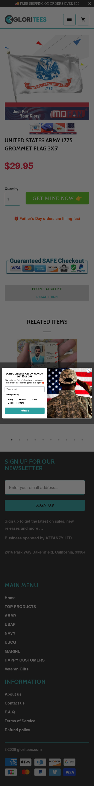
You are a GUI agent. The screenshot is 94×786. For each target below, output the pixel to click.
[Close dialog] (89, 370)
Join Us (24, 410)
